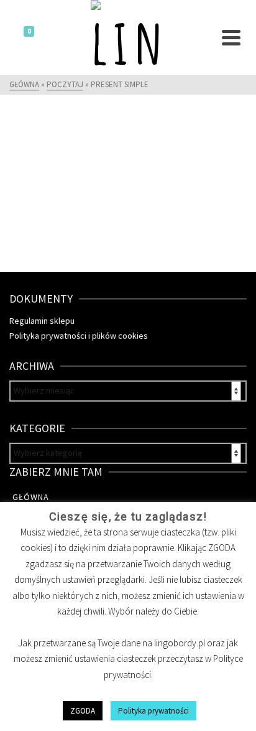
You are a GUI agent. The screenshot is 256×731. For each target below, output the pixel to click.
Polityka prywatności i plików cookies (78, 335)
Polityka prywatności (153, 710)
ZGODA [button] (82, 710)
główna (30, 496)
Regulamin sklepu (42, 320)
